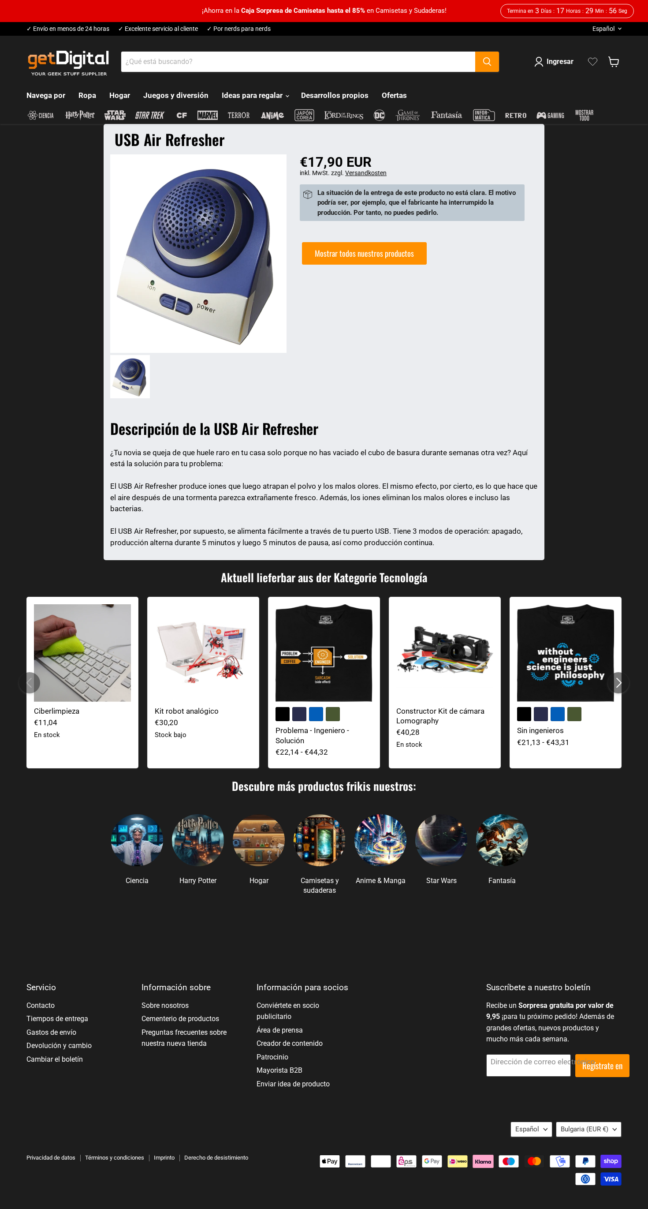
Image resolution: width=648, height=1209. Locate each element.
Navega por (45, 95)
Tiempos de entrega (57, 1018)
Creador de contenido (290, 1043)
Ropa (87, 95)
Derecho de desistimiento (216, 1157)
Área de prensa (280, 1030)
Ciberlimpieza (56, 711)
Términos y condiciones (114, 1157)
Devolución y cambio (59, 1045)
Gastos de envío (51, 1032)
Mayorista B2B (279, 1070)
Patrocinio (272, 1057)
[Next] (618, 682)
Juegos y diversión (176, 95)
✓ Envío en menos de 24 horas (67, 29)
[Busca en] (487, 62)
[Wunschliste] (592, 62)
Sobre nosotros (165, 1005)
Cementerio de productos (180, 1018)
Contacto (40, 1005)
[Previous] (29, 682)
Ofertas (394, 95)
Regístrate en (602, 1065)
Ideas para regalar (253, 95)
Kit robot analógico (187, 711)
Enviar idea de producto (293, 1084)
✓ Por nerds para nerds (239, 29)
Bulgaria (584, 1129)
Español (603, 28)
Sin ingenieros (540, 730)
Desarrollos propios (335, 95)
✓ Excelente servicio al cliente (158, 29)
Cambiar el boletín (54, 1059)
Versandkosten (366, 172)
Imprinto (164, 1157)
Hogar (119, 95)
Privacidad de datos (50, 1157)
